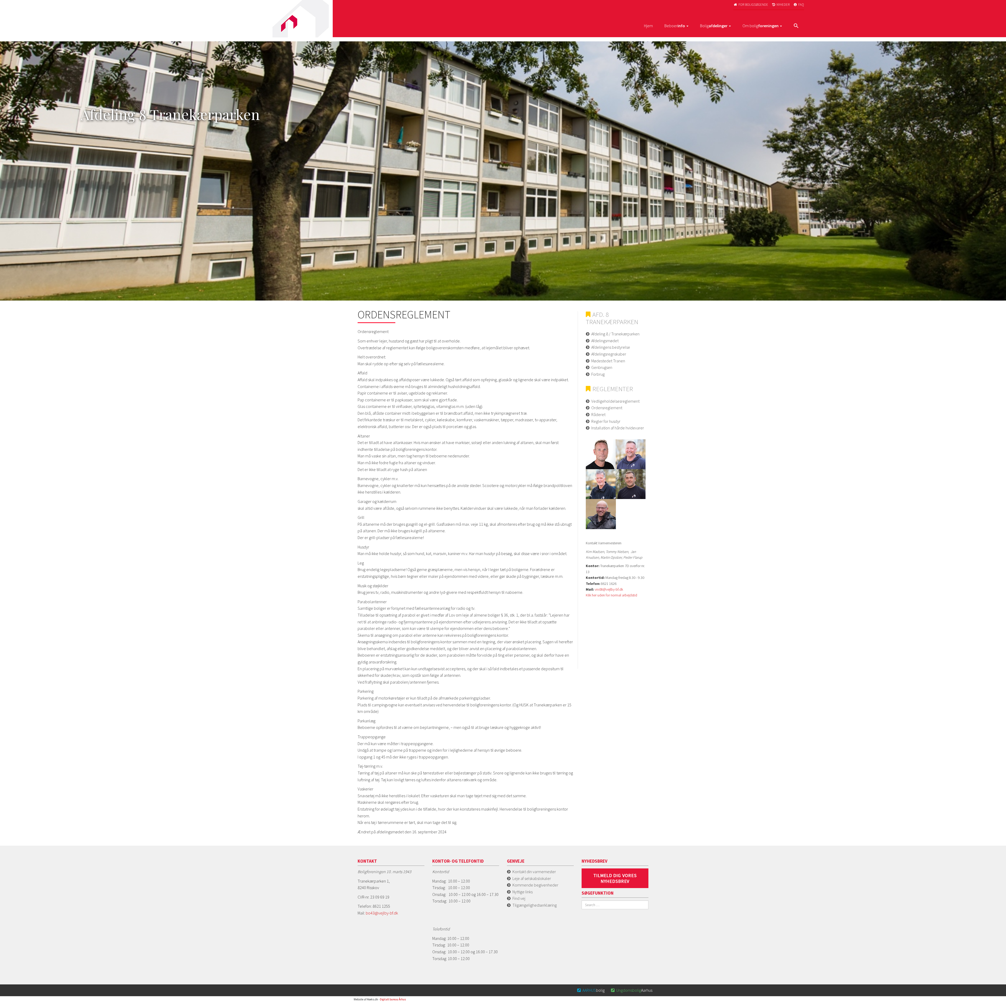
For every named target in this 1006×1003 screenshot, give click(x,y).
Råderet (598, 414)
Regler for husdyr (605, 421)
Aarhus (631, 990)
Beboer (674, 25)
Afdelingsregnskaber (608, 354)
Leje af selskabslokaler (531, 878)
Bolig (714, 25)
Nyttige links (522, 891)
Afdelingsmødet (605, 340)
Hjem (648, 25)
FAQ (799, 4)
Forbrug (598, 374)
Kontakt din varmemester (534, 871)
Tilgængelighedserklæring (534, 905)
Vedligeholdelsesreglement (615, 401)
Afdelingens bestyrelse (610, 347)
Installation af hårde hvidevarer (617, 427)
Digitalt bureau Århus (393, 999)
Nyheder (781, 4)
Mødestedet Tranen (608, 360)
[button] (796, 26)
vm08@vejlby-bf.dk (609, 589)
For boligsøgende (751, 4)
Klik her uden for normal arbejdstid (611, 595)
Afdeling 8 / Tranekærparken (615, 333)
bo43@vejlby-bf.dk (382, 913)
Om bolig (760, 25)
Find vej (518, 898)
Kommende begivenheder (535, 885)
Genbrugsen (601, 367)
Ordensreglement (606, 407)
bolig (591, 990)
